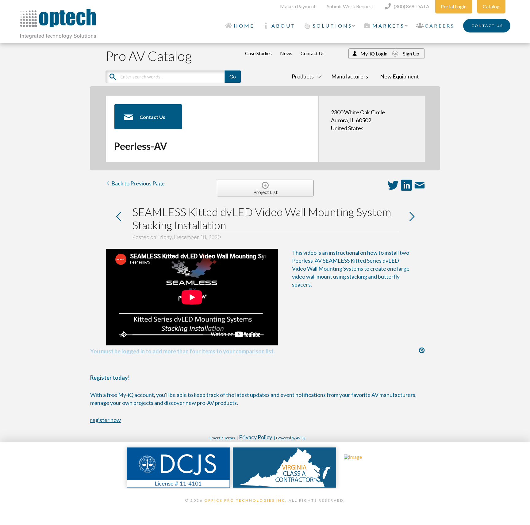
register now (105, 420)
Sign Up (411, 53)
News (286, 53)
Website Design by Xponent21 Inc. (265, 508)
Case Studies (258, 53)
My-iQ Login (373, 53)
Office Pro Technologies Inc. (245, 500)
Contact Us (313, 53)
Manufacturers (349, 76)
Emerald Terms (222, 438)
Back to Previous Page (137, 183)
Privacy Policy (255, 437)
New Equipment (399, 76)
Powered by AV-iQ (290, 438)
